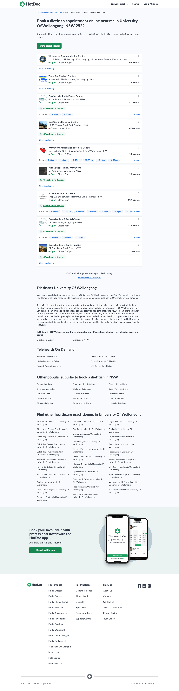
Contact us (108, 602)
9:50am (76, 160)
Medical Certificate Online (48, 361)
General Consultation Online (103, 357)
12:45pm (80, 212)
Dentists (80, 602)
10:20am (114, 160)
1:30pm (105, 212)
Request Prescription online (49, 366)
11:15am (67, 212)
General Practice (84, 591)
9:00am (55, 237)
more (137, 114)
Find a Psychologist (57, 619)
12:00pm (67, 237)
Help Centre (54, 658)
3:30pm (55, 114)
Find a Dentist (55, 596)
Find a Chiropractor (58, 613)
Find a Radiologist (57, 641)
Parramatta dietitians (82, 403)
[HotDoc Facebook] (139, 586)
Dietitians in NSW (62, 12)
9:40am (63, 160)
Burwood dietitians (45, 394)
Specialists (81, 607)
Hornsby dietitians (81, 394)
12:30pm (80, 237)
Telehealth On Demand (47, 357)
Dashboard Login (84, 613)
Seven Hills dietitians (118, 384)
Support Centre (83, 619)
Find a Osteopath (56, 630)
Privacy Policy (110, 613)
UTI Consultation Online (101, 366)
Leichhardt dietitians (45, 399)
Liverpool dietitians (117, 394)
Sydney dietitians (44, 384)
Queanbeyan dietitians (46, 389)
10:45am (55, 212)
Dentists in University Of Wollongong (89, 429)
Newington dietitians (82, 399)
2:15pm (130, 212)
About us (107, 591)
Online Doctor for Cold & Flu (103, 361)
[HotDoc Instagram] (149, 586)
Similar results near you (89, 278)
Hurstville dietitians (117, 403)
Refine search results (49, 46)
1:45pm (117, 212)
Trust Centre (109, 619)
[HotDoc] (29, 4)
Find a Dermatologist (58, 635)
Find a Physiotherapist (59, 602)
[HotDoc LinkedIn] (144, 586)
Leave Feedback (56, 663)
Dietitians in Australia (45, 12)
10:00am (89, 160)
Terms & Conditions (112, 607)
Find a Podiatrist (56, 607)
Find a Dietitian (55, 624)
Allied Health (82, 596)
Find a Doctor (55, 591)
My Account (54, 652)
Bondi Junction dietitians (84, 384)
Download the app (45, 550)
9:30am (51, 160)
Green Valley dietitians (118, 389)
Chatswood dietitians (82, 389)
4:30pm (67, 114)
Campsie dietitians (117, 399)
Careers (107, 596)
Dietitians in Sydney (45, 340)
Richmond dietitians (45, 403)
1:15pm (92, 212)
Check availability (46, 69)
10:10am (101, 160)
